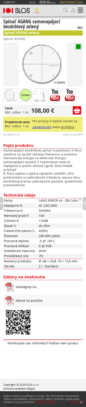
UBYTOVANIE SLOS (71, 2)
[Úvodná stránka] (16, 10)
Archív (32, 2)
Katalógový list (26, 287)
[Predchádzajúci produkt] (1, 203)
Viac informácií (45, 402)
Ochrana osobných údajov (19, 388)
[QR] (43, 322)
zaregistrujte (41, 127)
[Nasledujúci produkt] (84, 203)
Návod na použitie (29, 301)
